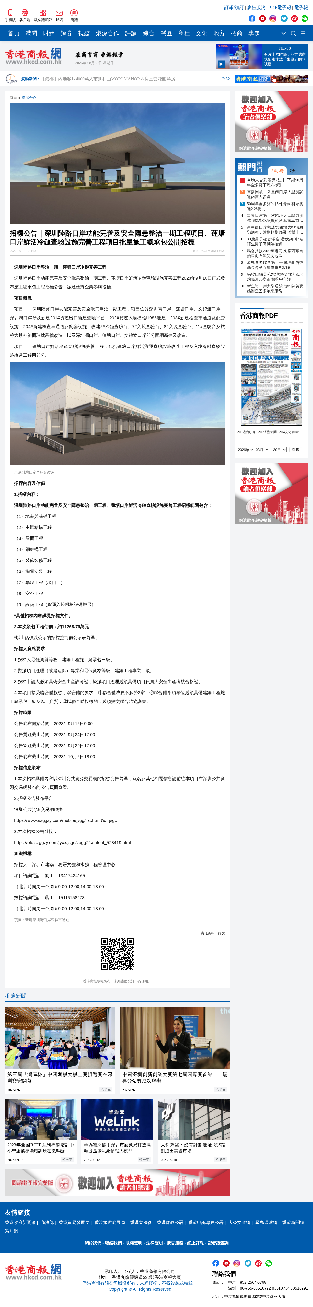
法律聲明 (154, 1243)
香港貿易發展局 (74, 1222)
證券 (66, 33)
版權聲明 (134, 1243)
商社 (184, 33)
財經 (49, 33)
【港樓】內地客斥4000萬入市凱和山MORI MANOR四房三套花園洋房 (135, 78)
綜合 (149, 33)
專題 (254, 33)
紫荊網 (11, 1230)
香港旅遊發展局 (109, 1222)
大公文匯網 (239, 1222)
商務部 (47, 1222)
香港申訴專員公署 (206, 1222)
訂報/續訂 (234, 7)
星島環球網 (266, 1222)
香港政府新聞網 (20, 1222)
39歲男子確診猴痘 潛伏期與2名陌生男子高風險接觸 (275, 241)
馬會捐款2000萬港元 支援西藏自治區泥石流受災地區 (275, 253)
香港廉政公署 (170, 1222)
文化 (201, 33)
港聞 (31, 33)
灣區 (166, 33)
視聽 (84, 33)
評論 (131, 33)
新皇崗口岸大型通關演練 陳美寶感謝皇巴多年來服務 (275, 288)
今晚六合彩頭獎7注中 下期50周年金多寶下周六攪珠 (275, 182)
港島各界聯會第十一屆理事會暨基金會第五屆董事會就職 (275, 265)
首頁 (14, 33)
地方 (219, 33)
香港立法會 (141, 1222)
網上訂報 (195, 1243)
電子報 (301, 7)
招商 (237, 33)
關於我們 (93, 1243)
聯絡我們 (113, 1243)
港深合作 (107, 33)
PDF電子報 (279, 7)
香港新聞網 (293, 1222)
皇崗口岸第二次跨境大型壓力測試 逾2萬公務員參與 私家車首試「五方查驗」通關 (275, 218)
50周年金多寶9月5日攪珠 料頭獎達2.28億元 (275, 206)
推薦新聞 (15, 996)
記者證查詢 (218, 1243)
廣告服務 (256, 7)
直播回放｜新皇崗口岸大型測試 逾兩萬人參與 (275, 194)
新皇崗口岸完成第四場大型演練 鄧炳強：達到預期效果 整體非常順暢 (275, 230)
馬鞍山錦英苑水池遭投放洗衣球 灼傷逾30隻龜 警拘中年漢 (275, 276)
